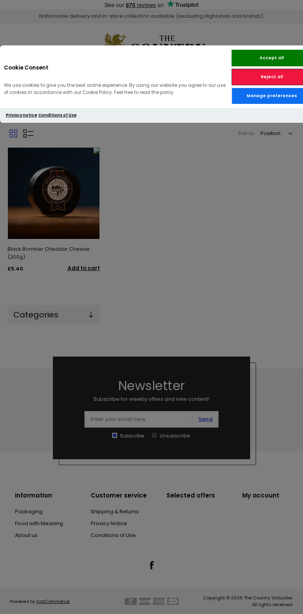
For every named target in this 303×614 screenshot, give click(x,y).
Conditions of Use (57, 115)
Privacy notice (21, 115)
